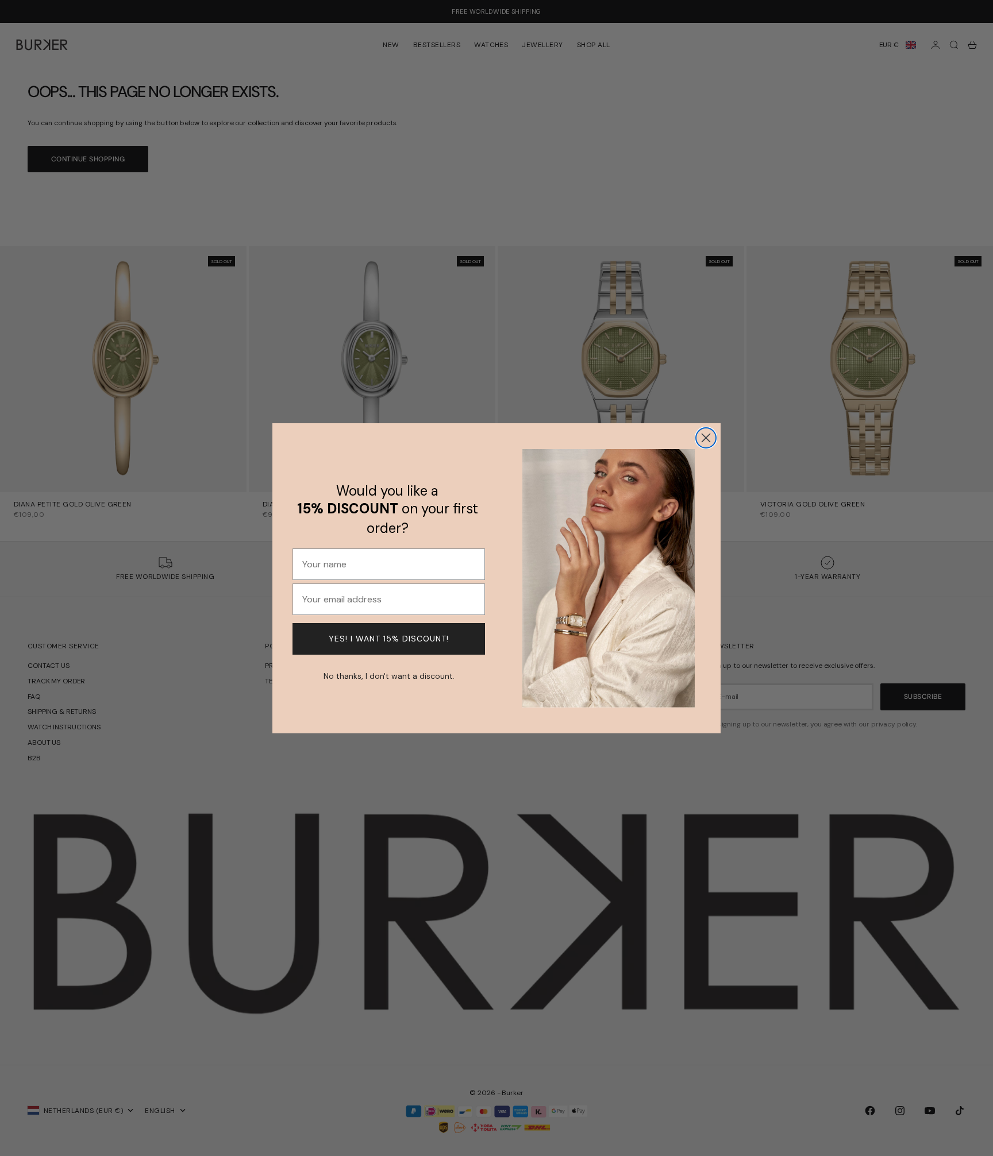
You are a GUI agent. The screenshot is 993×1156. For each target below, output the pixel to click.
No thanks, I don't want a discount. (389, 675)
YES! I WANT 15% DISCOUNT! (389, 638)
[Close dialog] (706, 438)
